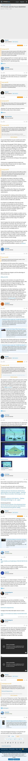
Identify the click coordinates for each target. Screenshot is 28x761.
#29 (26, 479)
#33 (26, 597)
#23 (26, 97)
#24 (26, 121)
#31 (26, 557)
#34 (26, 625)
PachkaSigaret (9, 592)
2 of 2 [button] (18, 736)
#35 (26, 680)
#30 (26, 516)
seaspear (7, 303)
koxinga (7, 67)
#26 (26, 308)
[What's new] (26, 1)
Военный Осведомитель (7, 607)
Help (17, 749)
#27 (26, 361)
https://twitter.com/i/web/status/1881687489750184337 (14, 561)
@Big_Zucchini (4, 277)
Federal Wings (11, 298)
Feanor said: (4, 82)
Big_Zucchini (8, 116)
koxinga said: (4, 49)
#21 (26, 45)
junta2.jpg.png (4, 468)
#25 (26, 253)
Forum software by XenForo (11, 751)
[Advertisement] (14, 24)
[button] (1, 2)
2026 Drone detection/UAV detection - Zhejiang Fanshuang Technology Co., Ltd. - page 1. (12, 499)
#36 (26, 717)
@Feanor (23, 243)
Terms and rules (4, 749)
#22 (26, 72)
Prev (13, 736)
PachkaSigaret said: (6, 683)
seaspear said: (5, 365)
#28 (26, 420)
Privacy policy (12, 749)
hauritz (7, 572)
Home (20, 749)
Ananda (7, 552)
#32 (26, 577)
